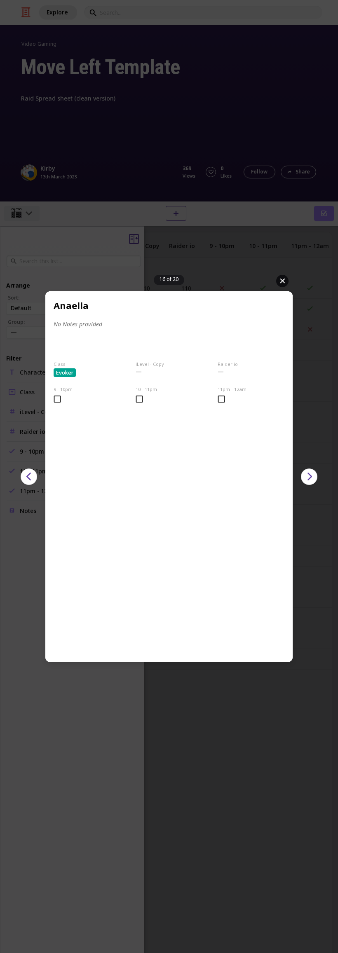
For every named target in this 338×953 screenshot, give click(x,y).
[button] (29, 476)
